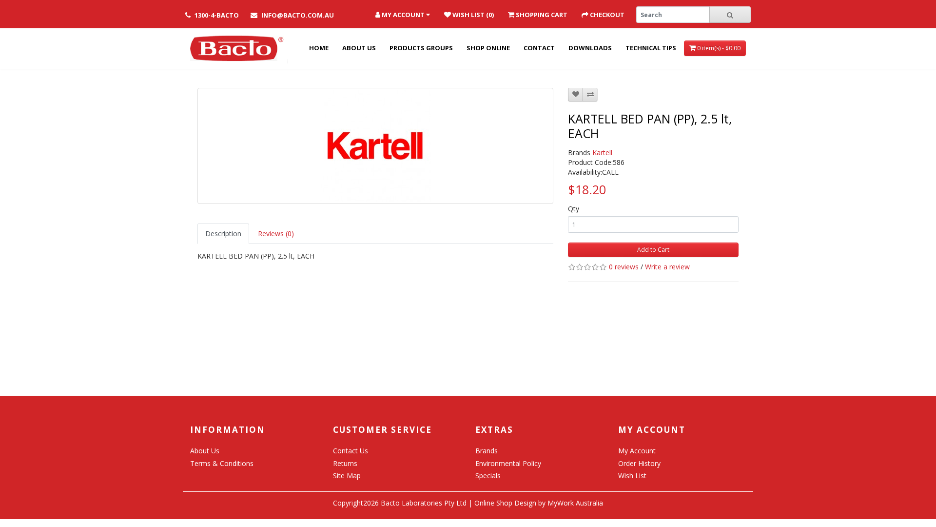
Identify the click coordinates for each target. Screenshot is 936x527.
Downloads (590, 47)
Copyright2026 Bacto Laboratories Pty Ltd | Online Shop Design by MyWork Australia (468, 502)
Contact (539, 47)
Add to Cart (653, 249)
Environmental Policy (508, 463)
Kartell (602, 152)
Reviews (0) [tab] (276, 233)
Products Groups (421, 47)
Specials (488, 475)
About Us (359, 47)
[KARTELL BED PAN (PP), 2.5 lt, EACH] (375, 146)
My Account (637, 450)
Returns (345, 463)
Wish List (632, 475)
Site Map (347, 475)
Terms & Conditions (222, 463)
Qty (573, 208)
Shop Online (488, 47)
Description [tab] (223, 233)
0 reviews (624, 266)
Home (319, 47)
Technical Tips (650, 47)
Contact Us (350, 450)
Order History (639, 463)
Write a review (667, 266)
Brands (486, 450)
